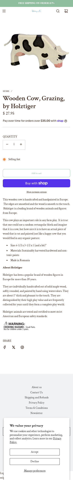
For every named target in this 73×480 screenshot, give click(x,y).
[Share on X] (13, 348)
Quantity (10, 137)
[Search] (58, 11)
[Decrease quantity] (7, 144)
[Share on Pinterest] (22, 348)
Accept (34, 452)
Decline (35, 461)
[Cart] (66, 11)
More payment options (37, 192)
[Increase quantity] (21, 144)
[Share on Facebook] (5, 348)
